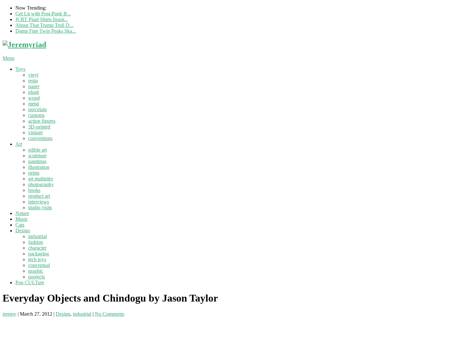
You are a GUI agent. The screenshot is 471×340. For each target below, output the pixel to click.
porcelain (37, 109)
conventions (40, 138)
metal (33, 103)
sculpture (37, 155)
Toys (20, 69)
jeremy (9, 314)
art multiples (40, 178)
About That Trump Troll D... (44, 25)
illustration (38, 167)
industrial (37, 236)
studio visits (40, 207)
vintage (35, 132)
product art (39, 196)
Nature (22, 213)
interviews (38, 201)
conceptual (39, 265)
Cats (19, 225)
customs (36, 115)
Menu (8, 58)
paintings (37, 161)
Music (21, 219)
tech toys (37, 259)
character (37, 248)
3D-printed (39, 126)
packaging (38, 253)
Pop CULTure (29, 282)
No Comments (109, 314)
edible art (37, 150)
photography (41, 184)
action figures (41, 121)
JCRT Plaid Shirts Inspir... (41, 19)
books (34, 190)
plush (33, 92)
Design (22, 230)
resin (33, 80)
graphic (35, 271)
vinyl (33, 75)
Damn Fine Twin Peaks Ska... (45, 31)
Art (18, 144)
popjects (36, 276)
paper (33, 86)
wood (34, 98)
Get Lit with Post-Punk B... (43, 13)
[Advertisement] (78, 326)
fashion (35, 242)
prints (33, 173)
